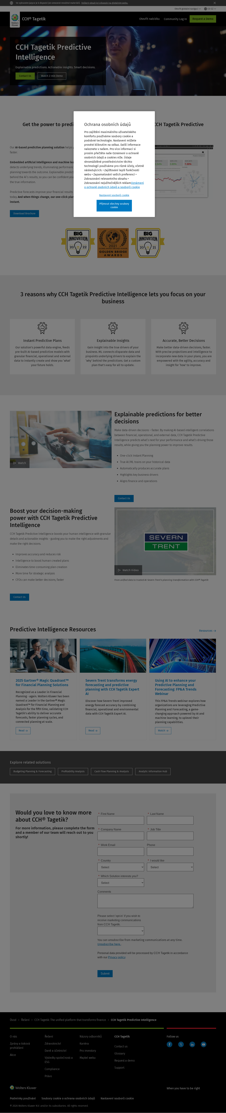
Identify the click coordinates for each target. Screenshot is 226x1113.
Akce (13, 1055)
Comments (104, 891)
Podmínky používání (23, 1098)
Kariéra (84, 1043)
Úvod (13, 1020)
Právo (48, 1076)
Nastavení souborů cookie (114, 195)
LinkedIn (192, 1044)
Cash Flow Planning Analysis (111, 771)
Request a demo (124, 1060)
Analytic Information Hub (152, 771)
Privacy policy (117, 957)
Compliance (52, 1069)
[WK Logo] (23, 1087)
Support (119, 1067)
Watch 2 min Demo (52, 76)
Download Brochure (24, 213)
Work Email (106, 845)
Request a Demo (202, 19)
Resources (205, 630)
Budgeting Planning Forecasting (32, 771)
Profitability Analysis (73, 771)
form (25, 76)
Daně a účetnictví (55, 1050)
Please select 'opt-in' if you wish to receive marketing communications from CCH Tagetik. (119, 920)
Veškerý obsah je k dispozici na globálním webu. (104, 3)
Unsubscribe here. (109, 944)
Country (104, 860)
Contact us (120, 1046)
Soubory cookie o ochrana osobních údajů (68, 1098)
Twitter (181, 1044)
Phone (151, 845)
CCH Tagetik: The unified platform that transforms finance (70, 1020)
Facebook (169, 1044)
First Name (106, 813)
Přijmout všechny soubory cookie (114, 205)
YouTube (203, 1044)
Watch (22, 463)
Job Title (154, 829)
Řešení (25, 1020)
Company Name (109, 829)
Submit (105, 973)
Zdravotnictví (53, 1043)
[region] (114, 164)
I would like (156, 860)
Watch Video (131, 570)
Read (21, 730)
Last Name (156, 813)
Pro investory (88, 1050)
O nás (13, 1036)
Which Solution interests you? (118, 876)
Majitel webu (88, 1057)
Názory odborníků (91, 1036)
